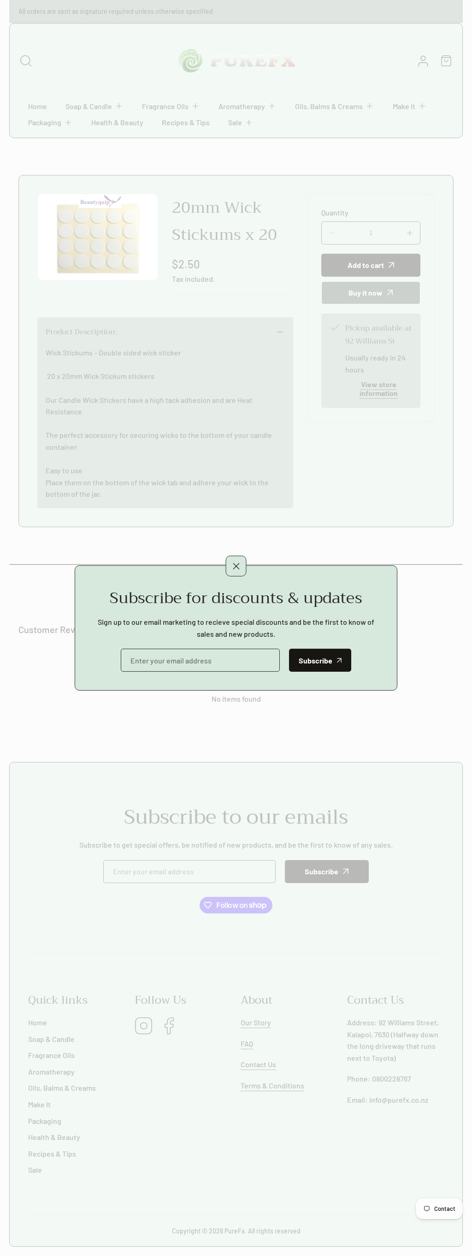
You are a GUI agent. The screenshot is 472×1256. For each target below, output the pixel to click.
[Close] (236, 565)
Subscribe (315, 660)
